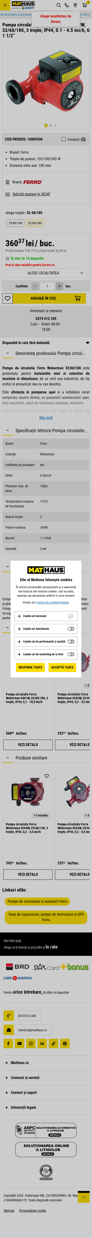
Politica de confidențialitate (53, 602)
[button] (31, 616)
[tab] (46, 616)
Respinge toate (30, 667)
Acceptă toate (62, 667)
